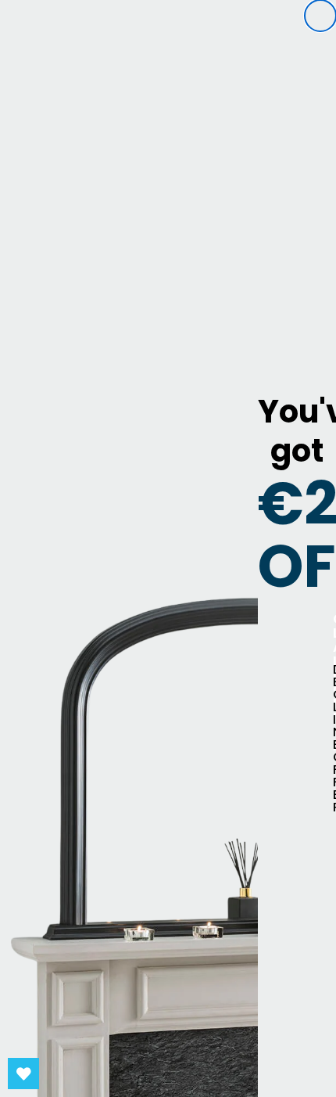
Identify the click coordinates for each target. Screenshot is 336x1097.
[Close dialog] (320, 15)
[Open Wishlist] (23, 1073)
